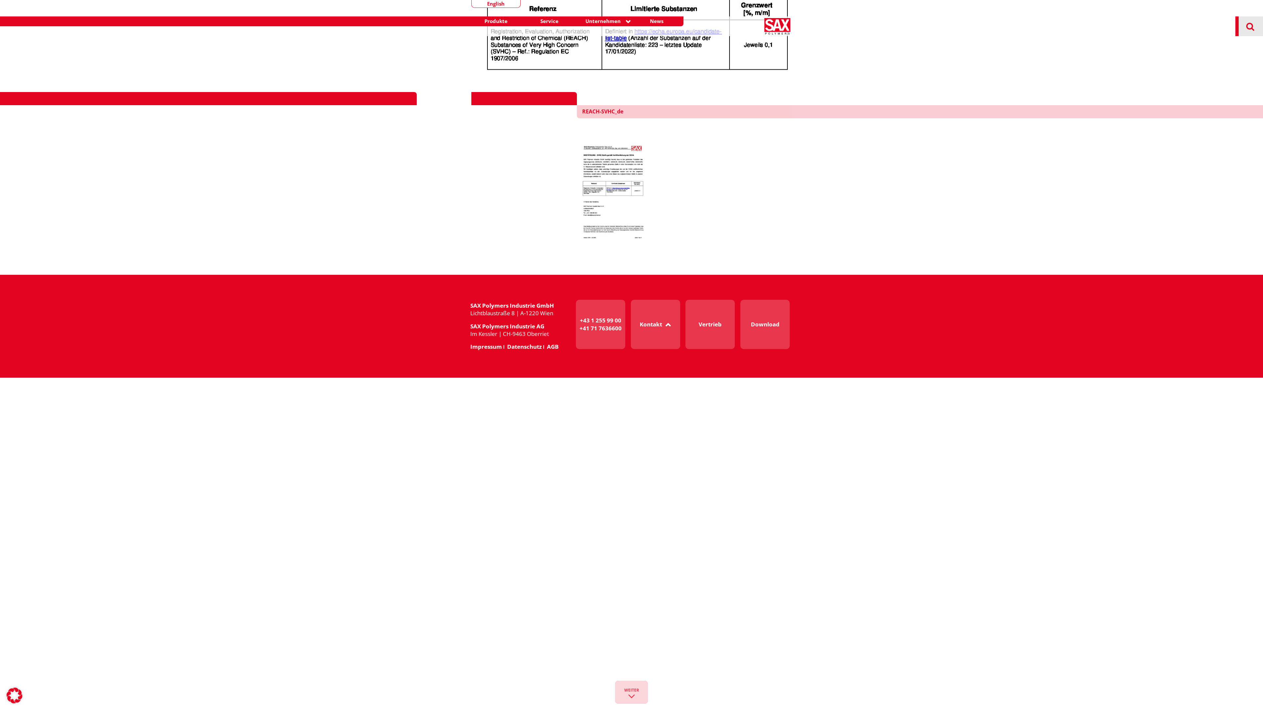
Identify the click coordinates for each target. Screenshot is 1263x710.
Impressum (486, 346)
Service (549, 21)
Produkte (496, 21)
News (656, 21)
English (496, 3)
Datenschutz (524, 346)
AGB (552, 346)
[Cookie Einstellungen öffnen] (14, 701)
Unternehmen (603, 21)
